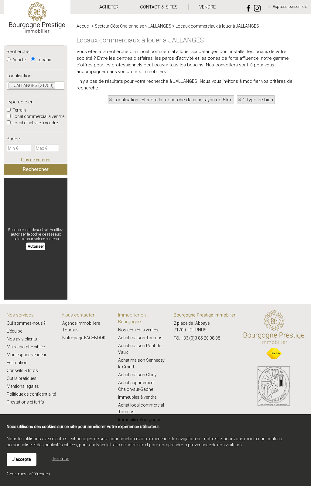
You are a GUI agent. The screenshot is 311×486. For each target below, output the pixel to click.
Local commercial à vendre (38, 116)
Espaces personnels (290, 6)
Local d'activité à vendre (35, 122)
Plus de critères (35, 159)
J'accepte (21, 459)
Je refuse (60, 458)
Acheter (19, 59)
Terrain (19, 110)
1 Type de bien (258, 99)
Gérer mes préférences (28, 473)
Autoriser (36, 246)
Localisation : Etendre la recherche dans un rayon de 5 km (173, 99)
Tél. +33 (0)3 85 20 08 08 (197, 338)
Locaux (43, 59)
